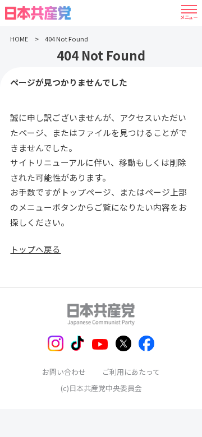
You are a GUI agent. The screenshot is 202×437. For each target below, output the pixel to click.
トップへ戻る (35, 249)
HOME (19, 38)
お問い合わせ (64, 371)
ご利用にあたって (131, 371)
